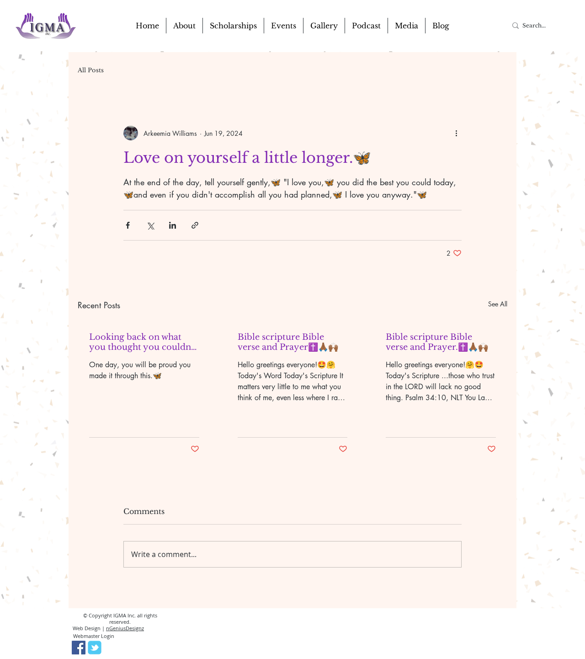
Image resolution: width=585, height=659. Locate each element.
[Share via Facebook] (127, 225)
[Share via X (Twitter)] (150, 225)
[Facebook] (78, 647)
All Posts (91, 70)
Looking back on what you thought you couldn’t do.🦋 (143, 342)
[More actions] (456, 133)
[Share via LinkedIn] (172, 225)
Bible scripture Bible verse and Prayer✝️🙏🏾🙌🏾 (288, 342)
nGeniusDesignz (125, 628)
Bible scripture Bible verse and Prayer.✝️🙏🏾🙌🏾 (437, 342)
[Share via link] (195, 225)
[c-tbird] (94, 647)
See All (497, 304)
